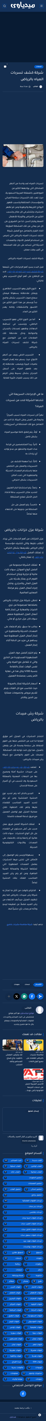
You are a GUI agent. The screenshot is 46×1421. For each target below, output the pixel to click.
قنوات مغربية (13, 1350)
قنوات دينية (34, 1333)
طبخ (37, 1281)
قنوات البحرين (13, 1299)
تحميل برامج (23, 1195)
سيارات (13, 1270)
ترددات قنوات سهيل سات (23, 1235)
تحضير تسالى (34, 1189)
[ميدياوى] (23, 6)
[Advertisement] (23, 37)
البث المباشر (13, 1161)
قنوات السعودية (33, 1316)
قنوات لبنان (13, 1345)
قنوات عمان (35, 1339)
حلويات (34, 1258)
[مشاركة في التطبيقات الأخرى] (9, 996)
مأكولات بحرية (14, 1368)
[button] (32, 996)
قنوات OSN (34, 1362)
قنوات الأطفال (34, 1293)
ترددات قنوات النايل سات (23, 1230)
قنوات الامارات (34, 1299)
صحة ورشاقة (14, 1276)
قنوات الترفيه (34, 1304)
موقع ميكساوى (27, 1013)
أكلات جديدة (34, 1161)
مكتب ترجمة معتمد (22, 1408)
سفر (34, 1270)
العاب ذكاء (12, 1172)
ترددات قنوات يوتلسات (23, 1247)
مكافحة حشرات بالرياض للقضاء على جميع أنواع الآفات (34, 1058)
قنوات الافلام (12, 1293)
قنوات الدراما (34, 1310)
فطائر (9, 1281)
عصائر (23, 1281)
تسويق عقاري (14, 1253)
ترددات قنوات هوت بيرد (23, 1241)
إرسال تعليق (33, 1111)
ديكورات (33, 1264)
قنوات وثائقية (13, 1356)
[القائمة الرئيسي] (41, 6)
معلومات (11, 1373)
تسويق (35, 1253)
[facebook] (23, 1394)
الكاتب (35, 87)
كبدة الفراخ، (13, 1362)
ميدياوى (13, 1417)
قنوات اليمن (12, 1322)
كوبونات (35, 1368)
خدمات (39, 67)
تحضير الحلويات (23, 1178)
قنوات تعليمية (34, 1327)
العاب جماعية (33, 1172)
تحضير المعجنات (23, 1184)
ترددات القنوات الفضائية (23, 1201)
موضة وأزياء (14, 1379)
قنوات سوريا (13, 1333)
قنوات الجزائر (13, 1304)
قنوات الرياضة (13, 1310)
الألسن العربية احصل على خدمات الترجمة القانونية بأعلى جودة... (34, 1087)
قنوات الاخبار (34, 1287)
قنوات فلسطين (13, 1339)
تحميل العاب (13, 1189)
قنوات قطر (34, 1345)
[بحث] (4, 6)
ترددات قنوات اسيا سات (23, 1218)
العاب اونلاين (34, 1166)
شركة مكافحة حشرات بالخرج (20, 925)
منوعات (17, 985)
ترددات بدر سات (23, 1207)
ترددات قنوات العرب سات (23, 1224)
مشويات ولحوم (32, 1373)
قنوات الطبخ (12, 1316)
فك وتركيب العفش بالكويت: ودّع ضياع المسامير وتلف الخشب (14, 1060)
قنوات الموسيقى (33, 1322)
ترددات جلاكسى (23, 1212)
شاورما (35, 1276)
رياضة (12, 1264)
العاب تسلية (13, 1166)
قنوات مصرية (34, 1350)
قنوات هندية (34, 1356)
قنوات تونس (12, 1327)
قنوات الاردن (12, 1287)
